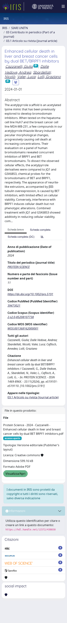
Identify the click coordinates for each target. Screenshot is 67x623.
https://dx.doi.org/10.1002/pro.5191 (30, 294)
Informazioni (16, 511)
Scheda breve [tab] (16, 229)
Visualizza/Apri (15, 474)
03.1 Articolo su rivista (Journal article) (31, 41)
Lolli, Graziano (49, 76)
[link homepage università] (42, 6)
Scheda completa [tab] (40, 229)
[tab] (42, 236)
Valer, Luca (26, 76)
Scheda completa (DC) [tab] (21, 236)
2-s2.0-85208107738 (21, 317)
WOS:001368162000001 (23, 328)
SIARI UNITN (19, 28)
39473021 (14, 306)
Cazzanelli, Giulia (19, 66)
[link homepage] (13, 6)
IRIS (4, 28)
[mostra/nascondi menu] (63, 6)
